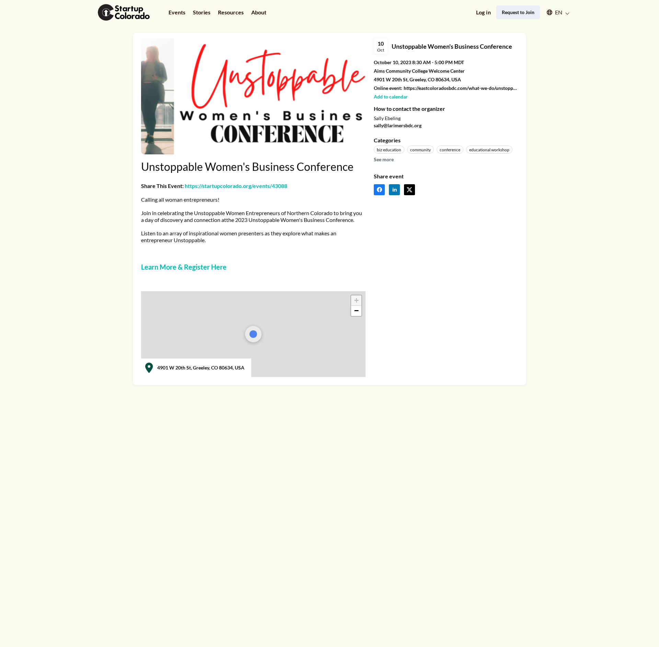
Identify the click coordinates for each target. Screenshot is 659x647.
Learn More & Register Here (184, 267)
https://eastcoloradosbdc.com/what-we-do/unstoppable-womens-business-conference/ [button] (461, 88)
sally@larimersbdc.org (397, 125)
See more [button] (384, 159)
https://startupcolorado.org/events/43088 (236, 186)
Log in (483, 12)
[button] (555, 12)
